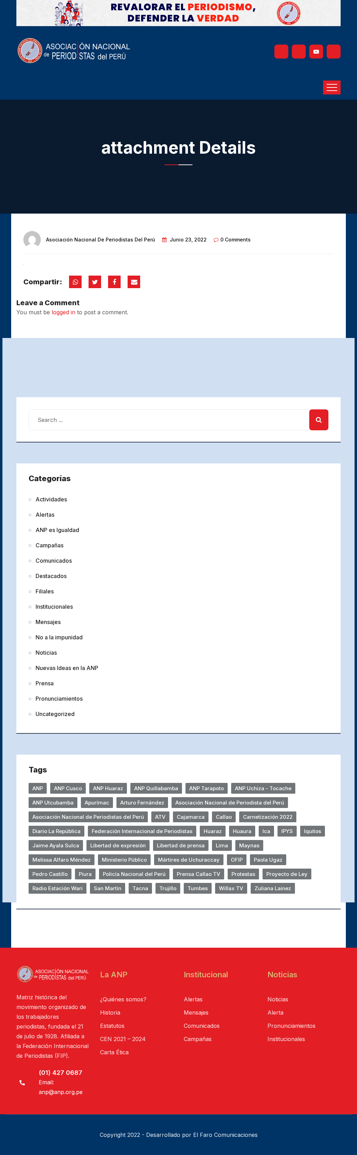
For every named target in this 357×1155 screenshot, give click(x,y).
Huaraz (213, 831)
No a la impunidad (59, 637)
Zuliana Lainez (273, 888)
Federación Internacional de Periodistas (142, 831)
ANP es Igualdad (57, 529)
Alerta (275, 1012)
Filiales (45, 591)
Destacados (51, 575)
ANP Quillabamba (156, 788)
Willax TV (231, 888)
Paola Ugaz (268, 859)
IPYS (287, 831)
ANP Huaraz (108, 788)
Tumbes (198, 888)
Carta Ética (114, 1052)
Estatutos (112, 1025)
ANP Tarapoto (206, 788)
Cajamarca (191, 817)
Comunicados (54, 560)
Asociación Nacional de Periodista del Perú (229, 802)
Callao (224, 817)
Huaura (242, 831)
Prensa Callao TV (198, 874)
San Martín (107, 888)
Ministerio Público (124, 859)
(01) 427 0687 (60, 1072)
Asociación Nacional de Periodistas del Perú (100, 239)
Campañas (49, 545)
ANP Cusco (68, 788)
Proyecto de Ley (286, 874)
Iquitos (312, 831)
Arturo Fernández (142, 802)
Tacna (140, 888)
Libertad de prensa (181, 845)
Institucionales (54, 606)
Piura (85, 874)
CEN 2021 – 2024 (123, 1038)
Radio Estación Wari (57, 888)
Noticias (46, 652)
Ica (266, 831)
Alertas (45, 514)
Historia (110, 1012)
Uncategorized (55, 713)
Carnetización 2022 (268, 817)
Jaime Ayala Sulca (55, 845)
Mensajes (48, 621)
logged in (63, 312)
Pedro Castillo (50, 874)
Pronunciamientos (59, 698)
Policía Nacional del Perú (134, 874)
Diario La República (56, 831)
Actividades (51, 499)
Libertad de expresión (118, 845)
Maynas (249, 845)
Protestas (243, 874)
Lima (222, 845)
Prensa (45, 683)
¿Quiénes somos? (123, 999)
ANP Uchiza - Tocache (263, 788)
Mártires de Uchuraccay (189, 859)
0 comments (235, 239)
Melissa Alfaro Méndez (61, 859)
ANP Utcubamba (53, 802)
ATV (160, 817)
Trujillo (167, 888)
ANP (37, 788)
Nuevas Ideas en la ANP (67, 667)
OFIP (237, 859)
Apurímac (97, 802)
